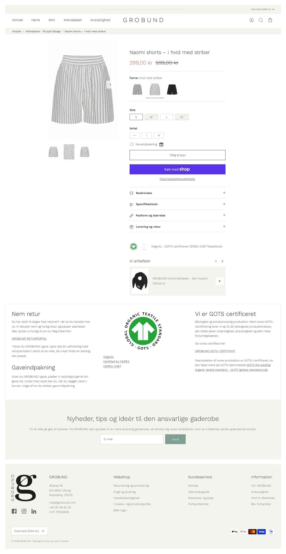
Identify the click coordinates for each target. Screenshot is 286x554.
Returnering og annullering (131, 485)
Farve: (134, 78)
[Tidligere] (83, 9)
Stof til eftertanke (263, 498)
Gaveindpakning (146, 144)
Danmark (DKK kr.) (261, 9)
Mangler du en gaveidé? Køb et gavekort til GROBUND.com (143, 9)
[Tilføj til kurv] (219, 281)
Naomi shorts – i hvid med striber (85, 31)
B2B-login (120, 510)
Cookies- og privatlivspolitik (132, 504)
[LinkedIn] (34, 511)
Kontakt (193, 485)
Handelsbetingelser (126, 498)
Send (175, 439)
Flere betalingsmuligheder (177, 179)
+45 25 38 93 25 (60, 507)
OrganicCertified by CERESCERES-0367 (116, 361)
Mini (52, 20)
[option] (82, 89)
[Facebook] (14, 511)
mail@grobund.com (62, 502)
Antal (133, 128)
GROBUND (26, 541)
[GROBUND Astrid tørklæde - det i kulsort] (140, 281)
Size (132, 110)
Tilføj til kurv (177, 155)
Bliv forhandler (261, 504)
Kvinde (17, 20)
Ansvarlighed (100, 20)
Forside (16, 31)
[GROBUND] (143, 20)
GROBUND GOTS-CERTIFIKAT (215, 351)
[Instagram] (24, 511)
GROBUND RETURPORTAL (29, 338)
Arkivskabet (73, 20)
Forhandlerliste (198, 504)
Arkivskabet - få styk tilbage (43, 31)
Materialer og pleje (201, 498)
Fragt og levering (124, 492)
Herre (35, 20)
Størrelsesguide (198, 492)
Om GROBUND (261, 485)
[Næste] (203, 9)
